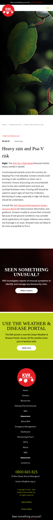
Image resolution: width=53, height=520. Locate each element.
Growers (25, 395)
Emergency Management (25, 426)
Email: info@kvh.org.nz (25, 481)
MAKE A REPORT (37, 2)
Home (4, 124)
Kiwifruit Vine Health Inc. (26, 492)
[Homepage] (8, 10)
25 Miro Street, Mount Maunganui (25, 476)
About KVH (25, 421)
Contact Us (25, 462)
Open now (26, 347)
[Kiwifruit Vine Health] (26, 377)
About (25, 447)
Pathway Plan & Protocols (25, 406)
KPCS (25, 442)
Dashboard (25, 431)
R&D (25, 411)
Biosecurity (25, 400)
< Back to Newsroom (10, 136)
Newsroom (25, 416)
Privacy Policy (26, 509)
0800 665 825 (26, 471)
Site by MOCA (26, 502)
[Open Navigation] (48, 8)
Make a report (26, 290)
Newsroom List (15, 124)
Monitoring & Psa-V (25, 437)
